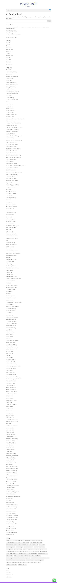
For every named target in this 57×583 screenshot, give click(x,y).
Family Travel (8, 217)
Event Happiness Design (11, 198)
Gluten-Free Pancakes (28, 547)
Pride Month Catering (10, 434)
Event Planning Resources (11, 206)
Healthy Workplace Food (11, 259)
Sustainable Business (10, 487)
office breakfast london (11, 368)
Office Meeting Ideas (10, 383)
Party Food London (10, 415)
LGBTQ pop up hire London (11, 285)
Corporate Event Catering (11, 146)
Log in (7, 570)
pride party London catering (12, 438)
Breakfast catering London (12, 93)
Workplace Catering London (11, 564)
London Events (9, 330)
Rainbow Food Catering (11, 462)
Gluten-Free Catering (10, 242)
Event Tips (8, 210)
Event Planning (9, 202)
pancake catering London (11, 400)
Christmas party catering (11, 125)
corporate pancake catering (23, 544)
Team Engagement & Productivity (13, 496)
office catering (27, 555)
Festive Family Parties (10, 221)
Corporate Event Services (11, 159)
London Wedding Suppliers (12, 347)
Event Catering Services (11, 193)
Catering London (9, 104)
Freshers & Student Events (12, 238)
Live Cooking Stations (10, 298)
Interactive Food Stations (11, 276)
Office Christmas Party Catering (13, 377)
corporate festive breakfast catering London (15, 166)
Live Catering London (10, 296)
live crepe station (9, 300)
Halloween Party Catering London (13, 253)
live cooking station (10, 551)
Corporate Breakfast (10, 134)
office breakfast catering (11, 364)
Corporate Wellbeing (10, 176)
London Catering (9, 315)
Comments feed (9, 575)
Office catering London (35, 555)
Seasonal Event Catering (11, 470)
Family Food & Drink (10, 215)
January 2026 (9, 47)
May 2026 (8, 43)
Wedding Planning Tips (11, 528)
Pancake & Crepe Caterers (11, 391)
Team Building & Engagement (12, 492)
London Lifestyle (9, 336)
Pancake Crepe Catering (11, 404)
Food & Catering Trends (11, 227)
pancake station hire (21, 560)
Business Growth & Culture (12, 99)
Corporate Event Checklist (11, 151)
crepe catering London (33, 544)
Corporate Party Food (10, 170)
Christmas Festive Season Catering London (15, 119)
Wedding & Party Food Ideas (12, 515)
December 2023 (9, 55)
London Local (8, 338)
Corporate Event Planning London (13, 157)
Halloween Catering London (12, 251)
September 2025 (9, 51)
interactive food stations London (40, 549)
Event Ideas (8, 200)
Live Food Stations (10, 304)
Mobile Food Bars (9, 357)
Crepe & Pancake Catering (11, 178)
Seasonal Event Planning (11, 473)
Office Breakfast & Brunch (11, 362)
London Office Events (10, 342)
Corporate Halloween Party (12, 168)
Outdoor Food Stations (11, 389)
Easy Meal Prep (9, 183)
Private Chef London (10, 447)
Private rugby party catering (12, 455)
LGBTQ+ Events (9, 291)
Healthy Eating (9, 257)
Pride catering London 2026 (12, 421)
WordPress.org (9, 577)
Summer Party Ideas (10, 483)
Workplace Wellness (22, 564)
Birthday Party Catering (11, 82)
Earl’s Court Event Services (12, 181)
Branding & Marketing (11, 87)
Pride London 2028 (10, 432)
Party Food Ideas (9, 413)
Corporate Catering (10, 138)
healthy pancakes (9, 549)
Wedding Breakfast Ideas (11, 519)
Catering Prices (9, 106)
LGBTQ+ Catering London (11, 287)
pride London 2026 (10, 428)
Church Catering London (11, 33)
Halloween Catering (10, 249)
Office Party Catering (10, 385)
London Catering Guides (11, 319)
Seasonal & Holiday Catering (12, 468)
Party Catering (9, 411)
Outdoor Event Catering (11, 387)
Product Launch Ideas (10, 458)
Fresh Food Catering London (12, 236)
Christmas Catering (10, 112)
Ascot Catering (9, 74)
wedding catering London (11, 524)
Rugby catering (9, 464)
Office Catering (9, 370)
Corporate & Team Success (12, 131)
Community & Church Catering (12, 129)
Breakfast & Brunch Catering (12, 91)
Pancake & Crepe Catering (11, 394)
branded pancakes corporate (12, 85)
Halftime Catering (10, 247)
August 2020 (8, 60)
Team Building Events (10, 494)
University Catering (10, 502)
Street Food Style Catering (11, 479)
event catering (42, 544)
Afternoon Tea (9, 70)
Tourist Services (9, 498)
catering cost (8, 540)
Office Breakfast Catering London (13, 366)
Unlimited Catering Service (11, 505)
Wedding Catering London (35, 562)
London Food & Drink (10, 332)
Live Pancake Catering (11, 308)
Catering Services (9, 108)
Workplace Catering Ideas (11, 532)
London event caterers (22, 553)
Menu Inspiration (9, 353)
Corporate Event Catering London (13, 149)
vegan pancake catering (24, 562)
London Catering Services (11, 321)
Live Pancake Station (10, 311)
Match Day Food (9, 351)
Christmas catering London (37, 540)
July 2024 (8, 53)
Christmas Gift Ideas (10, 121)
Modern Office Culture (11, 360)
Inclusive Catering (9, 270)
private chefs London (10, 449)
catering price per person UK (18, 540)
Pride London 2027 (10, 430)
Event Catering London (11, 191)
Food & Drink (8, 230)
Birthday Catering (9, 78)
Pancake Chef (9, 402)
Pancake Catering (9, 398)
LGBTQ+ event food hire (11, 289)
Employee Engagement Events (12, 185)
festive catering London (11, 219)
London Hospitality (10, 334)
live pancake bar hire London (12, 306)
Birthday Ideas (9, 80)
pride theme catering (10, 441)
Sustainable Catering (10, 490)
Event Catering (9, 189)
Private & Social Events (11, 443)
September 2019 (9, 64)
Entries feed (8, 573)
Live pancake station (35, 551)
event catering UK (19, 547)
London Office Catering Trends (12, 340)
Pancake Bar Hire (9, 396)
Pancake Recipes (9, 409)
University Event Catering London (13, 35)
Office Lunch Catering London (24, 558)
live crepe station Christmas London (14, 302)
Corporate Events (9, 161)
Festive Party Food (10, 223)
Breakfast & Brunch (10, 89)
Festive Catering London (11, 31)
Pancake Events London (10, 560)
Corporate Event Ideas (11, 153)
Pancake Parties (9, 406)
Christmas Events (10, 117)
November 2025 (9, 49)
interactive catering (10, 272)
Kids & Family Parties (10, 281)
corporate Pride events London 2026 (14, 172)
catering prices (27, 540)
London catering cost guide (11, 553)
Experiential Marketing (11, 212)
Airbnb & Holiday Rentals (11, 72)
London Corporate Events (11, 323)
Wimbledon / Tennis (10, 530)
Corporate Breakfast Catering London (14, 136)
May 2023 (8, 58)
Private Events (9, 451)
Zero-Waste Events (10, 534)
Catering (7, 102)
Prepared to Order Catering (12, 419)
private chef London (30, 560)
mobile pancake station (18, 555)
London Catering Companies (12, 317)
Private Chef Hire (9, 445)
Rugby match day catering (12, 466)
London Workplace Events (11, 349)
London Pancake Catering (11, 345)
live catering (8, 293)
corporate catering (25, 542)
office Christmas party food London (14, 379)
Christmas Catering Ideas (11, 114)
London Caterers (9, 313)
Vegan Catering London (11, 511)
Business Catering (10, 97)
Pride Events (8, 423)
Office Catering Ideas (10, 372)
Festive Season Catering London (13, 225)
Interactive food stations (28, 549)
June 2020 (8, 62)
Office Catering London (11, 374)
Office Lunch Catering (10, 381)
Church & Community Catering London (14, 127)
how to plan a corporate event (12, 268)
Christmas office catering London (13, 123)
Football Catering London (11, 37)
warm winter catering (11, 513)
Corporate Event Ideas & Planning (13, 155)
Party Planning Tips (10, 417)
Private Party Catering (11, 453)
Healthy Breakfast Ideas (11, 255)
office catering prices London (11, 558)
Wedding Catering (10, 522)
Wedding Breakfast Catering (12, 517)
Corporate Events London (11, 163)
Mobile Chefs (8, 355)
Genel (7, 240)
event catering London (10, 547)
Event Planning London (11, 204)
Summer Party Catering (11, 481)
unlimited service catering (11, 507)
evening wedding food (10, 187)
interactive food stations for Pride (13, 279)
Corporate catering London (11, 544)
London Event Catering (11, 328)
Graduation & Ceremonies (11, 244)
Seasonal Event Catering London (12, 562)
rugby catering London (39, 560)
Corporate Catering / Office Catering (14, 140)
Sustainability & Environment (12, 485)
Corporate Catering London (12, 144)
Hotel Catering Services (11, 266)
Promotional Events (10, 460)
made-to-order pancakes (42, 553)
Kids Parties (8, 283)
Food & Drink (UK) (10, 232)
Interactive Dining (9, 274)
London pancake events (32, 553)
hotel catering (9, 264)
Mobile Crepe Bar (9, 555)
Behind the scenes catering (12, 76)
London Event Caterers (11, 325)
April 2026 (8, 45)
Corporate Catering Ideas (11, 142)
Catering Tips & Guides (11, 110)
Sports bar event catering (11, 477)
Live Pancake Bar (26, 551)
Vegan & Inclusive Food (11, 509)
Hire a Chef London (10, 261)
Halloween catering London (39, 547)
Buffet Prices (8, 95)
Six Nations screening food (12, 475)
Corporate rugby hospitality (12, 174)
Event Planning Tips (10, 208)
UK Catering (8, 500)
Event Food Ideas (9, 195)
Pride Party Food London (11, 436)
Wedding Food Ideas (10, 526)
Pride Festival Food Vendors (12, 426)
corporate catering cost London (36, 542)
